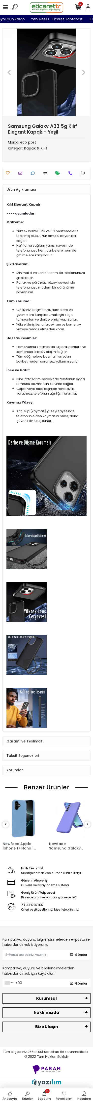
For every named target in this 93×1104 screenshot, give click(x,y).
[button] (9, 72)
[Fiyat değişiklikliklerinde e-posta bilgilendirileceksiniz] (59, 173)
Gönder (81, 954)
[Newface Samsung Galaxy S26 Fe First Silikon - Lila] (70, 818)
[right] (87, 824)
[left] (5, 824)
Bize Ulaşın (46, 1027)
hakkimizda (46, 1012)
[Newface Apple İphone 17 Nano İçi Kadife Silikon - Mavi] (23, 818)
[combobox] (8, 983)
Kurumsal (46, 998)
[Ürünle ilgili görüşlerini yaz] (34, 173)
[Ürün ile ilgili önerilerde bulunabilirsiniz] (84, 173)
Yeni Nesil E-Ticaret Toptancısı (62, 19)
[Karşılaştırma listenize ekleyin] (46, 173)
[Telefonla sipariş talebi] (71, 173)
